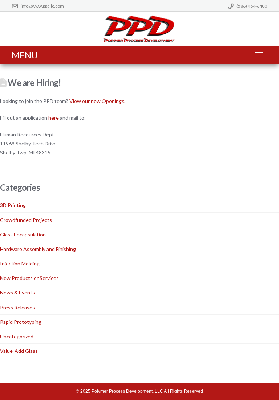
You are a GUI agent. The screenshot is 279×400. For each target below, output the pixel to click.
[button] (259, 55)
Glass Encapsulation (23, 234)
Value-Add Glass (19, 351)
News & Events (17, 292)
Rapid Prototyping (20, 322)
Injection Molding (20, 263)
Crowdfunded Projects (26, 220)
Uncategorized (16, 336)
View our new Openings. (97, 101)
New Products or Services (29, 278)
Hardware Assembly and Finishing (38, 249)
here (53, 118)
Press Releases (17, 307)
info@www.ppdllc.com (42, 6)
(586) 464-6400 (251, 6)
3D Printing (13, 205)
